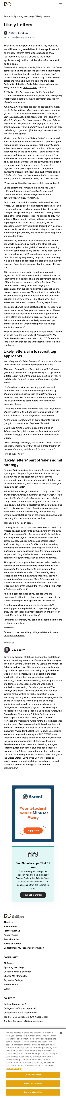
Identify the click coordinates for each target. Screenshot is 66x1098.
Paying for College (13, 980)
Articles (8, 16)
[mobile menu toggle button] (60, 4)
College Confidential (14, 635)
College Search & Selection (17, 971)
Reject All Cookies (33, 1083)
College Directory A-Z (15, 1004)
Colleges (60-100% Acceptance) (20, 1012)
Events (7, 988)
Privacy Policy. (14, 1068)
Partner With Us (12, 930)
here (22, 623)
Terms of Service (12, 943)
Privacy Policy (11, 935)
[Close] (61, 1033)
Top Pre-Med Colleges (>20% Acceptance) (26, 1017)
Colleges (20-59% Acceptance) (20, 1008)
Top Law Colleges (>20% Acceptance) (23, 1021)
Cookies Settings (33, 1074)
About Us (8, 922)
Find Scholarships (33, 894)
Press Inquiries (11, 939)
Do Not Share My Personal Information (24, 947)
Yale (20, 453)
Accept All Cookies (33, 1092)
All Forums (9, 963)
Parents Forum (11, 984)
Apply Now (33, 830)
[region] (33, 1063)
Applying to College (24, 16)
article (10, 335)
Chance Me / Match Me (15, 976)
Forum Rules (10, 926)
